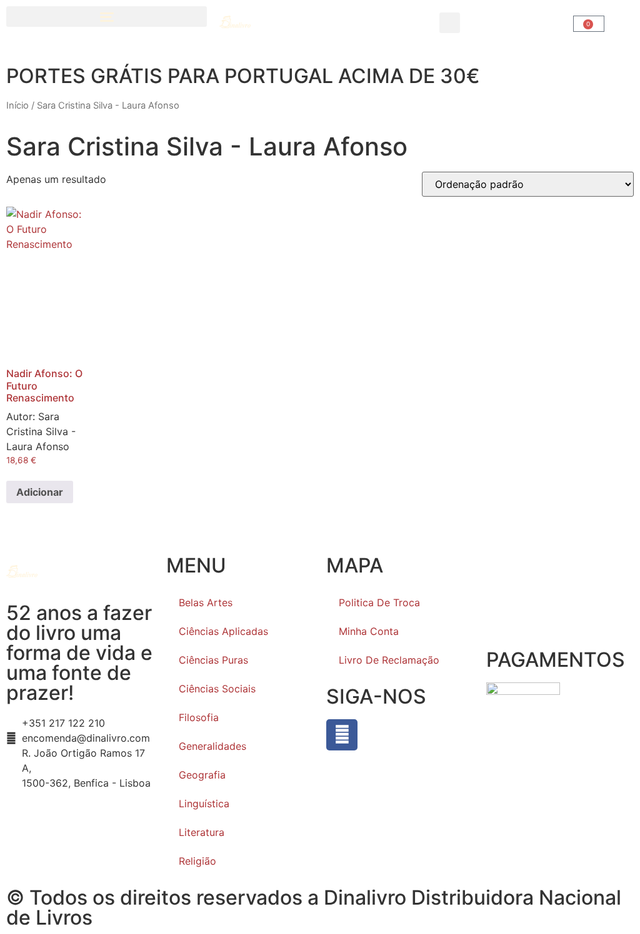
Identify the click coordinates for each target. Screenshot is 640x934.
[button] (106, 16)
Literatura (201, 832)
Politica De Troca (379, 602)
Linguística (204, 803)
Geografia (202, 775)
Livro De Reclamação (389, 660)
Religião (197, 861)
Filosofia (199, 717)
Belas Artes (205, 602)
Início (17, 105)
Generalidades (212, 746)
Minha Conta (369, 631)
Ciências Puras (213, 660)
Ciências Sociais (217, 688)
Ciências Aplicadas (223, 631)
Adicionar (39, 492)
